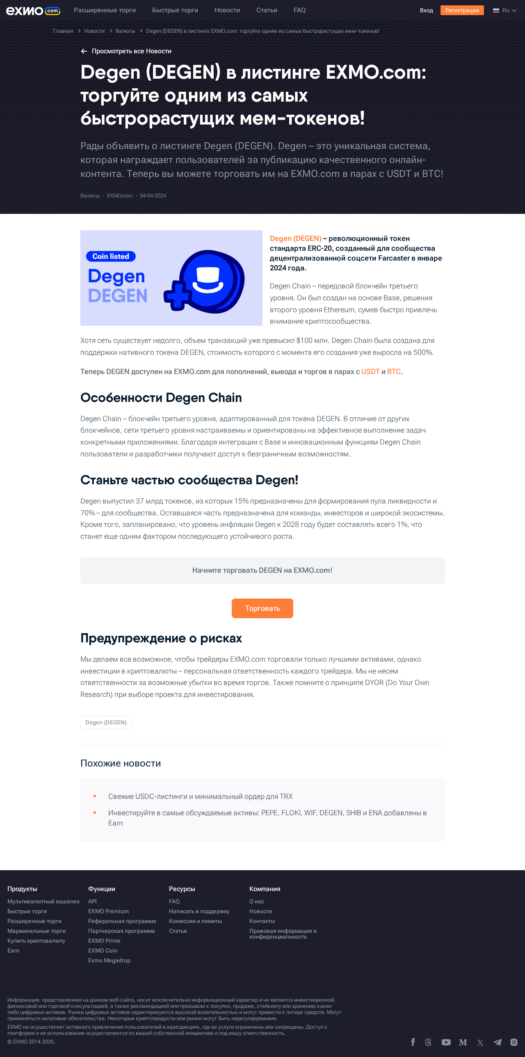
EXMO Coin (102, 950)
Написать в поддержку (199, 911)
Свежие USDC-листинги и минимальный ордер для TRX (200, 796)
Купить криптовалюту (36, 941)
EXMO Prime (104, 941)
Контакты (262, 921)
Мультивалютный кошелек (43, 901)
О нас (256, 901)
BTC (394, 371)
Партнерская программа (121, 931)
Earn (13, 950)
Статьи (266, 10)
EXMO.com (119, 196)
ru (506, 10)
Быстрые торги (175, 10)
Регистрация (462, 10)
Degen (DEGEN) (296, 238)
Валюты (90, 196)
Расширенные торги (105, 10)
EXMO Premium (108, 911)
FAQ (300, 10)
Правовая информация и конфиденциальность (283, 933)
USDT (370, 371)
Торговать (262, 608)
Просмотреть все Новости (131, 51)
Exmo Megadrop (109, 960)
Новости (227, 10)
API (92, 901)
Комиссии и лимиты (195, 921)
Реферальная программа (122, 921)
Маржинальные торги (36, 931)
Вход (426, 10)
